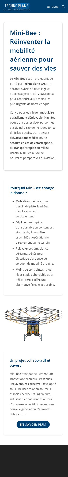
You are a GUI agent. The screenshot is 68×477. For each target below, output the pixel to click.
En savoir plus (33, 424)
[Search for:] (62, 6)
